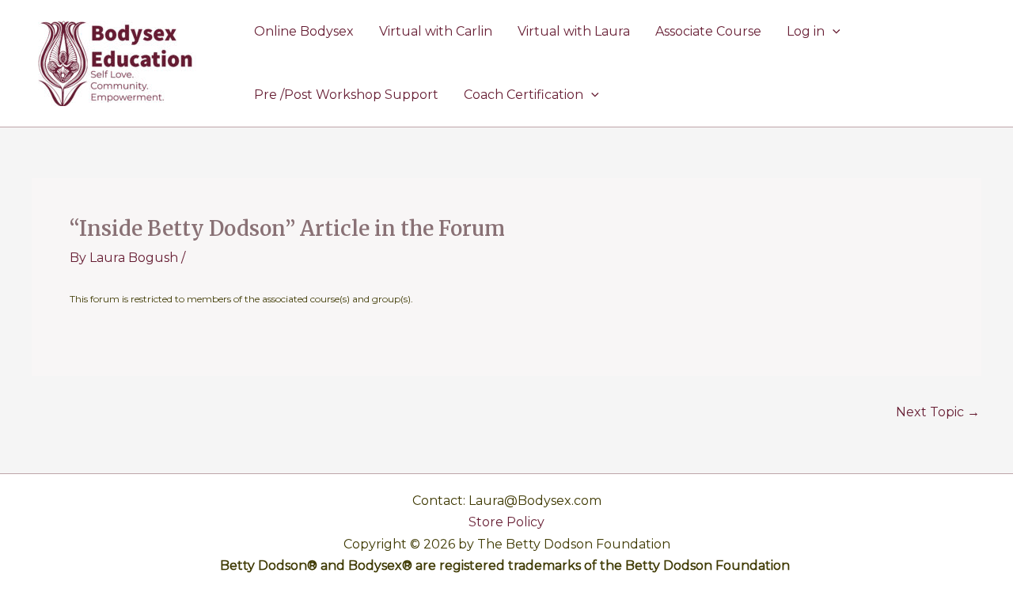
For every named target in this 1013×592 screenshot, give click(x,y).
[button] (832, 31)
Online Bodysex (304, 31)
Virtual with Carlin (435, 31)
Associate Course (708, 31)
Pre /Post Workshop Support (346, 94)
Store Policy (506, 521)
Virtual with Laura (574, 31)
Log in (806, 31)
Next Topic (938, 412)
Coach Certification (523, 94)
